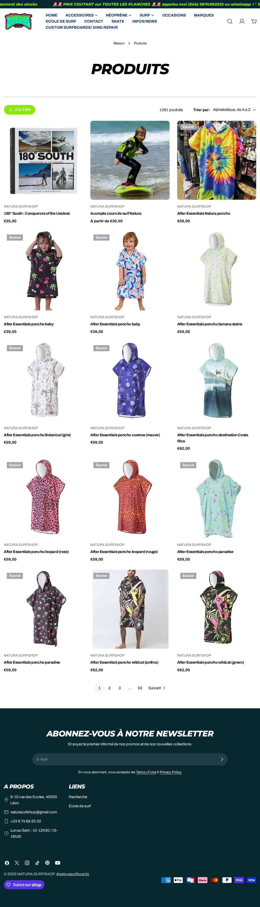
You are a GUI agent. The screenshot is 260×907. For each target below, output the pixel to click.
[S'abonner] (222, 759)
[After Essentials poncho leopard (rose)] (43, 498)
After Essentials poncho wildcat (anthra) (124, 662)
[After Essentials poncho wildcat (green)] (216, 609)
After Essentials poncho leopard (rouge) (124, 552)
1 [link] (100, 688)
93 (140, 688)
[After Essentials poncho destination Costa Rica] (216, 381)
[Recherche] (230, 21)
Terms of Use (146, 772)
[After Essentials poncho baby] (43, 270)
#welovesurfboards (72, 874)
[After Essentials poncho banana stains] (216, 270)
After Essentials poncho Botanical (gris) (37, 435)
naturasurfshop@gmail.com (33, 812)
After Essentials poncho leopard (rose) (36, 552)
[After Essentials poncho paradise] (216, 498)
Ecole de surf (80, 806)
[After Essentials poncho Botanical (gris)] (43, 381)
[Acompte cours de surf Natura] (129, 160)
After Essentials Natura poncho (203, 213)
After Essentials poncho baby (28, 324)
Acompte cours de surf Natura (115, 213)
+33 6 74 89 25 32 (25, 821)
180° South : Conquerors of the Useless (37, 213)
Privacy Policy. (171, 772)
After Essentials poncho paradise (205, 552)
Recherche (78, 797)
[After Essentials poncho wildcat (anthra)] (129, 609)
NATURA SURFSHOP (36, 874)
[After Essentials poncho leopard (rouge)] (129, 498)
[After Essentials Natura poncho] (216, 160)
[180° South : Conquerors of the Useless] (43, 160)
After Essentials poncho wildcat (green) (210, 662)
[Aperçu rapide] (75, 132)
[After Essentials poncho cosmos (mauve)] (129, 381)
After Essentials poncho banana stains (209, 324)
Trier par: (201, 110)
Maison (119, 43)
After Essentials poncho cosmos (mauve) (125, 435)
